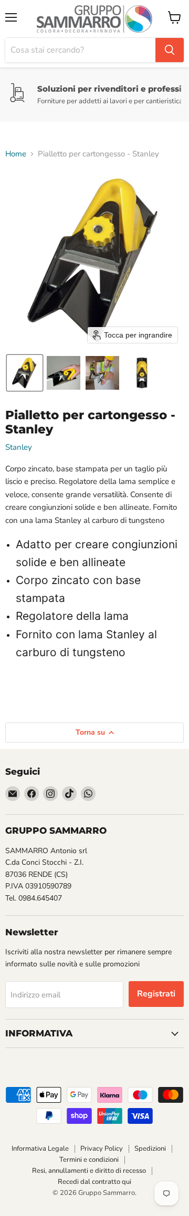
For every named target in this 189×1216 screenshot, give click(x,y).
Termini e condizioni (89, 1159)
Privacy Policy (101, 1148)
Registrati (156, 994)
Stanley (18, 447)
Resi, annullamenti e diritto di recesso (89, 1170)
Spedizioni (150, 1148)
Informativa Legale (40, 1148)
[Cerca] (169, 50)
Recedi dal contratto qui (94, 1182)
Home (15, 154)
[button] (25, 373)
